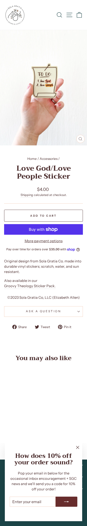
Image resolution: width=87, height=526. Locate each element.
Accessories (49, 159)
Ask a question (43, 311)
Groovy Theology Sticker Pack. (30, 286)
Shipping (27, 195)
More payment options (44, 241)
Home (32, 159)
